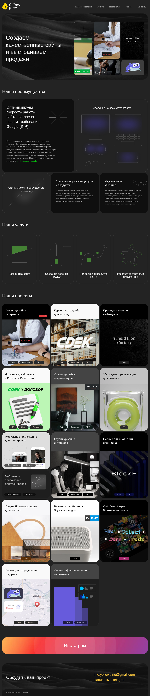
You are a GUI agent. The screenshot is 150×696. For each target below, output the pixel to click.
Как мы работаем (83, 7)
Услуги (100, 7)
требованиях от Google (27, 161)
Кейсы (129, 7)
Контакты (142, 7)
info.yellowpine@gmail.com (114, 675)
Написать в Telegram (110, 680)
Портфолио (114, 7)
